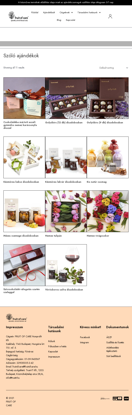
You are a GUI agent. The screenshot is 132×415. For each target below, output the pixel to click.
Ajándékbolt (49, 12)
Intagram (84, 342)
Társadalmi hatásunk (87, 12)
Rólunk (51, 341)
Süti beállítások (113, 356)
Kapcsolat (70, 20)
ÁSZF (109, 337)
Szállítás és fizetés (115, 342)
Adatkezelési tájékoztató (112, 349)
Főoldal (34, 12)
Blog (59, 20)
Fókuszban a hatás (57, 346)
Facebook (85, 337)
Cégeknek (65, 12)
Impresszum (54, 356)
